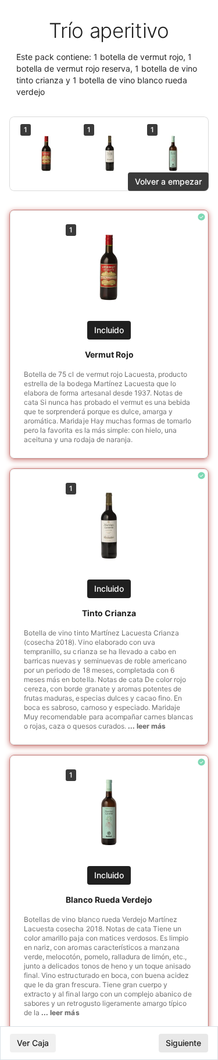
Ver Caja (33, 1043)
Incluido (109, 330)
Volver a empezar (168, 181)
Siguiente (183, 1043)
